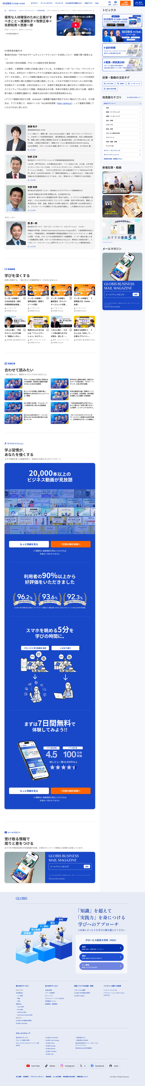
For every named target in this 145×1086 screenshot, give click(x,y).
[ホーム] (5, 10)
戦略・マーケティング (113, 112)
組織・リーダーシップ (113, 116)
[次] (91, 298)
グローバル (109, 125)
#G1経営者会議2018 (12, 34)
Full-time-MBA (21, 1012)
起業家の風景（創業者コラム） (113, 159)
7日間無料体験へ (125, 3)
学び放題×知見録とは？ (134, 97)
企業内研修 (48, 990)
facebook (99, 1065)
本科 (93, 948)
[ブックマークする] (24, 298)
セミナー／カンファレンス (26, 10)
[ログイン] (115, 3)
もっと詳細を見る (29, 544)
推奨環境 (48, 1076)
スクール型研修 (50, 993)
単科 (92, 957)
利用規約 (26, 1076)
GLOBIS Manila (50, 1049)
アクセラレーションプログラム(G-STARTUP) (114, 994)
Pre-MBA (20, 1010)
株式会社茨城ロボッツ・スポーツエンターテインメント (87, 1044)
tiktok (52, 1065)
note (116, 1065)
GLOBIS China (50, 1043)
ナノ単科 (89, 966)
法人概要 (18, 1076)
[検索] (109, 3)
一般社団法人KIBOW (81, 1040)
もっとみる (32, 150)
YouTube (35, 1065)
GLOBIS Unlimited (21, 1023)
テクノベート (110, 137)
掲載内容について (82, 1076)
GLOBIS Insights (79, 996)
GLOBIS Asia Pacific (52, 1038)
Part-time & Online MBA (25, 1015)
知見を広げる (12, 10)
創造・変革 (109, 129)
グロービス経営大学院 (113, 133)
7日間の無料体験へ (70, 544)
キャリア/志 (110, 146)
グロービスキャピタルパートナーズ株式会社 (27, 1044)
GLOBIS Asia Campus (52, 1040)
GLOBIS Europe (50, 1046)
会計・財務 (109, 120)
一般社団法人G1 (80, 1038)
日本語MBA (19, 993)
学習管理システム (50, 1001)
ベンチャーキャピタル (110, 990)
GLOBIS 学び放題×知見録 (23, 1021)
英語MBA (19, 1004)
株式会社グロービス (22, 1038)
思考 (107, 108)
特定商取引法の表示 (69, 1076)
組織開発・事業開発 (51, 1004)
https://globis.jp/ (64, 103)
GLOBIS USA (50, 1054)
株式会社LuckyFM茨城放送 (83, 1048)
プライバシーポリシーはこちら (57, 878)
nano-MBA (20, 1007)
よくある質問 (57, 1076)
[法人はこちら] (139, 3)
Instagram (70, 1065)
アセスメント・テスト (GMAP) (54, 998)
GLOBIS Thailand (51, 1051)
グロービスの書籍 (79, 990)
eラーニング (49, 996)
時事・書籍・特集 (111, 142)
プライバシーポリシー (37, 1076)
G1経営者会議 (41, 10)
